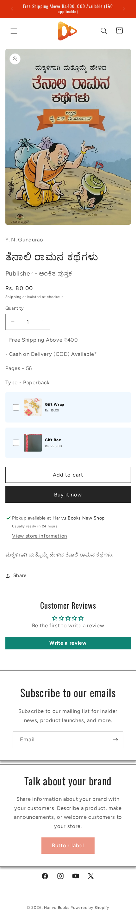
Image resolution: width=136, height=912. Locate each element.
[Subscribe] (115, 740)
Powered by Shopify (90, 907)
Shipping (13, 297)
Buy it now (68, 494)
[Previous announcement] (12, 9)
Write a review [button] (67, 643)
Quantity (14, 308)
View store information (39, 536)
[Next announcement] (124, 9)
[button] (14, 30)
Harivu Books (56, 907)
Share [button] (20, 575)
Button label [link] (68, 845)
